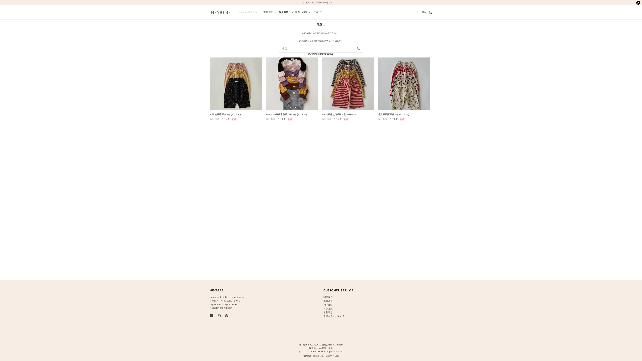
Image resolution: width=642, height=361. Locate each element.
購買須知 (328, 301)
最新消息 (328, 312)
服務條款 (307, 356)
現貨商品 (283, 12)
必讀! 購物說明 (299, 12)
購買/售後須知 (332, 356)
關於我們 (328, 297)
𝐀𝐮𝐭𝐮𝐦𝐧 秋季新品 (248, 12)
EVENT (318, 12)
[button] (417, 12)
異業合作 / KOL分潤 (334, 316)
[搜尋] (359, 48)
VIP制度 (328, 305)
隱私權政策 (318, 356)
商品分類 (268, 12)
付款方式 (328, 308)
